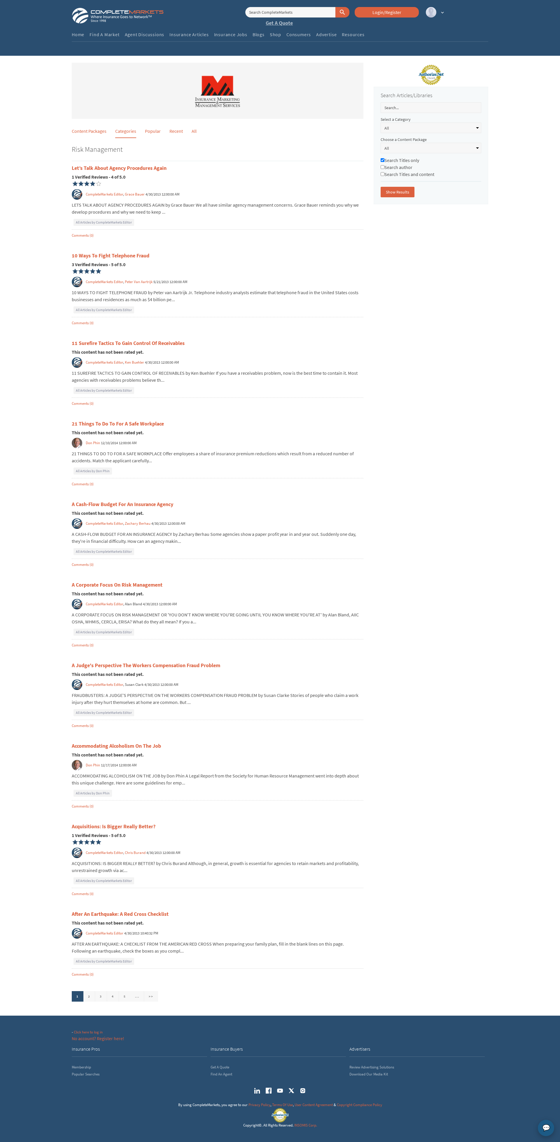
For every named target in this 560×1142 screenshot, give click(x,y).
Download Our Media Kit (368, 1074)
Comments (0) (83, 235)
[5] (75, 271)
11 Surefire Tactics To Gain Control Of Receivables (128, 343)
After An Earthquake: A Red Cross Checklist (120, 914)
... (137, 996)
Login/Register (386, 12)
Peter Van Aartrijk (139, 281)
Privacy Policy (259, 1104)
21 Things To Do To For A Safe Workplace (118, 423)
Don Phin (93, 442)
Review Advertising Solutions (371, 1067)
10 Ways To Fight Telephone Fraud (110, 255)
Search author (398, 167)
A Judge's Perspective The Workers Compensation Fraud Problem (146, 665)
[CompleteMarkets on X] (291, 1091)
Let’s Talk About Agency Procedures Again (119, 168)
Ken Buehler (134, 362)
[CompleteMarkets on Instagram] (303, 1091)
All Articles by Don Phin (93, 471)
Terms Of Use (282, 1104)
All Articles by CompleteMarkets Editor (104, 222)
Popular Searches (85, 1074)
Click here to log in (88, 1032)
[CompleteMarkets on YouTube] (280, 1091)
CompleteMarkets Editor (104, 194)
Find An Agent (221, 1074)
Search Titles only (401, 160)
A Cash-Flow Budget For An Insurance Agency (122, 504)
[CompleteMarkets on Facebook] (269, 1091)
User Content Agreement (314, 1104)
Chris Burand (135, 852)
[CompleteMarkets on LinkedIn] (257, 1091)
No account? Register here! (98, 1038)
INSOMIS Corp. (305, 1125)
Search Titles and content (409, 174)
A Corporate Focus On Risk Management (117, 584)
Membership (81, 1067)
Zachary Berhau (137, 523)
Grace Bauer (135, 194)
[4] (75, 183)
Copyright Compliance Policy (359, 1104)
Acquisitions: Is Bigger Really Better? (113, 826)
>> (151, 996)
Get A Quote (279, 23)
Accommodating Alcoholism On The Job (116, 745)
